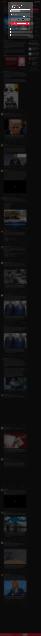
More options (21, 35)
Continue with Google (21, 28)
